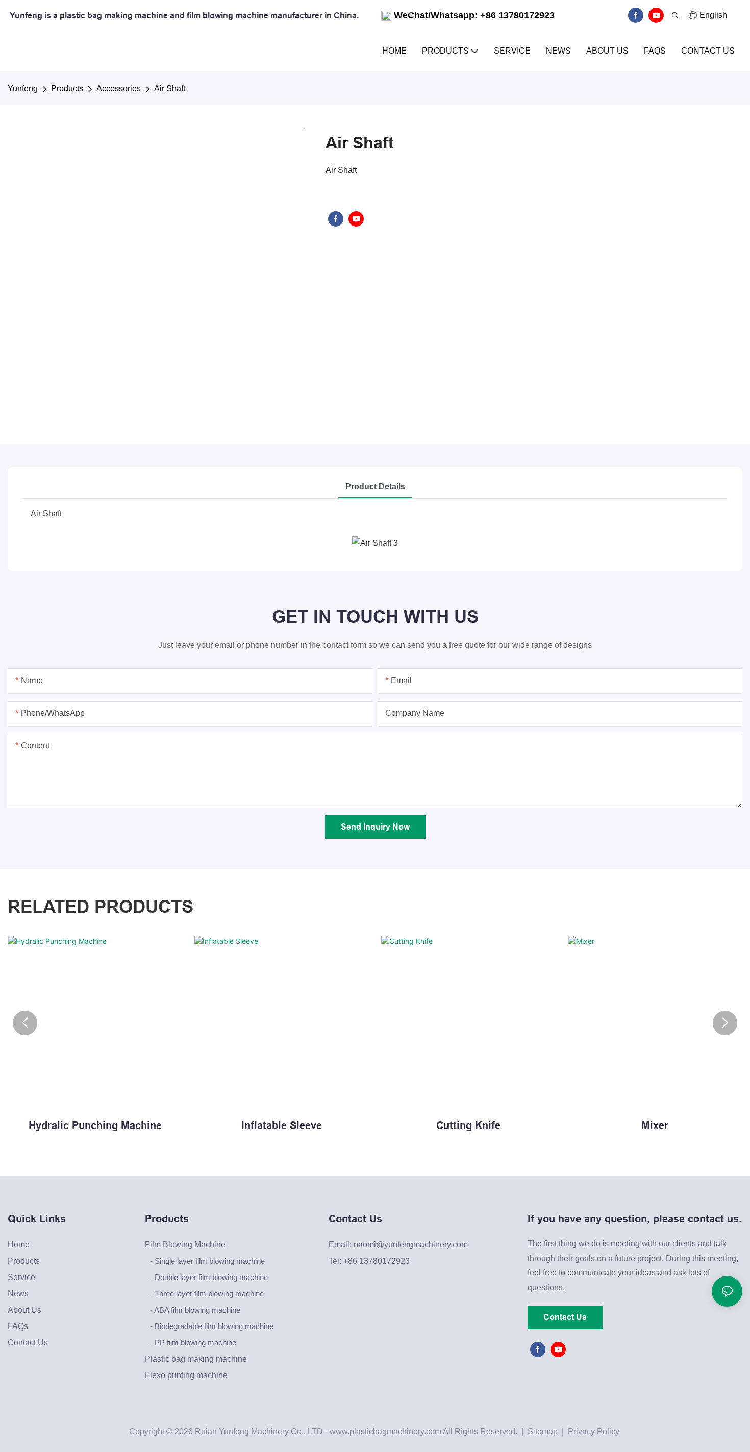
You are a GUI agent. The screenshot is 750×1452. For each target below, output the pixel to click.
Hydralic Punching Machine (95, 1125)
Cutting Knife (468, 1125)
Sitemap (542, 1431)
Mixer (654, 1125)
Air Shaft (169, 88)
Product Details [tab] (375, 486)
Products (67, 88)
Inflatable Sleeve (281, 1125)
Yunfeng (23, 88)
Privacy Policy (593, 1431)
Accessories (118, 88)
